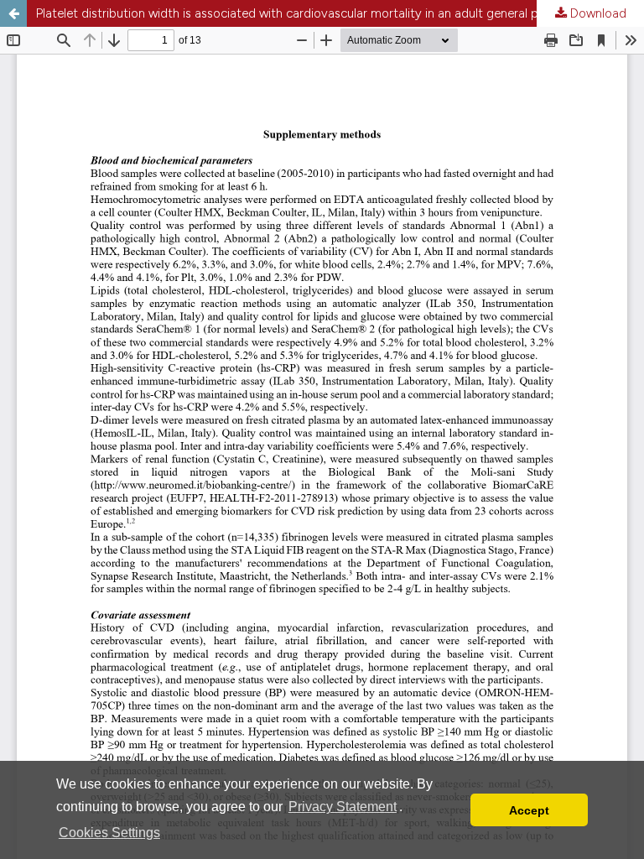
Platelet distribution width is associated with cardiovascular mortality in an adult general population (313, 13)
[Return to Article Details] (13, 13)
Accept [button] (529, 810)
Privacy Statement (342, 806)
